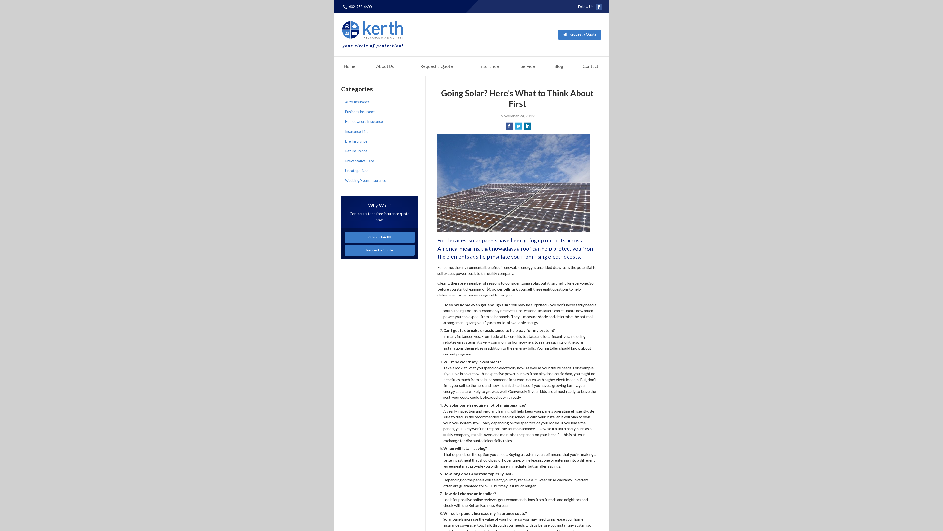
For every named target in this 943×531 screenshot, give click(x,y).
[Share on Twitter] (518, 127)
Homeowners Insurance (364, 121)
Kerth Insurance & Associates (372, 34)
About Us (385, 66)
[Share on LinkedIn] (527, 127)
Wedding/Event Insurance (365, 180)
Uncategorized (356, 171)
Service (528, 66)
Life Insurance (356, 141)
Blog (558, 66)
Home (349, 66)
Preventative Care (359, 161)
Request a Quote (582, 34)
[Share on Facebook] (509, 127)
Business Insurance (360, 112)
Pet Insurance (356, 151)
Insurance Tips (356, 131)
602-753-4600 (360, 7)
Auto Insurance (357, 102)
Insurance (489, 66)
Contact (590, 66)
